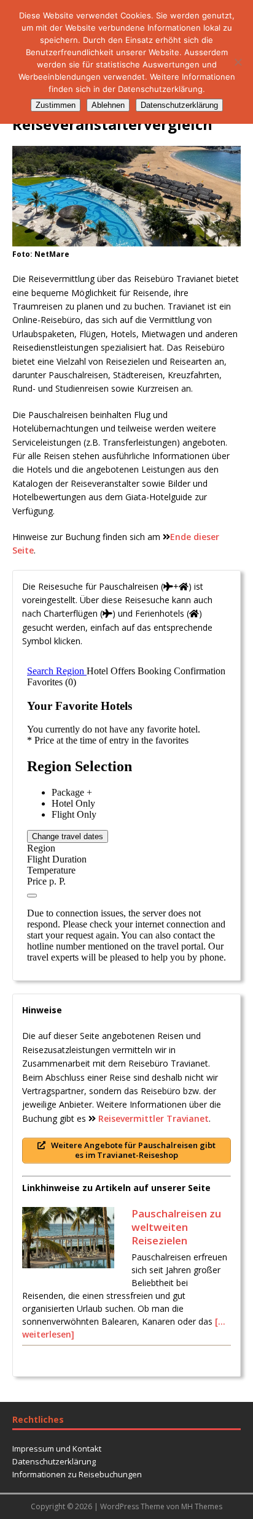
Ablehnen (108, 105)
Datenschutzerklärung (54, 1461)
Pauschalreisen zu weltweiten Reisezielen (176, 1226)
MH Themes (201, 1506)
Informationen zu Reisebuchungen (77, 1474)
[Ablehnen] (238, 62)
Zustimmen (56, 105)
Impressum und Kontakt (56, 1448)
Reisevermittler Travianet (153, 1118)
